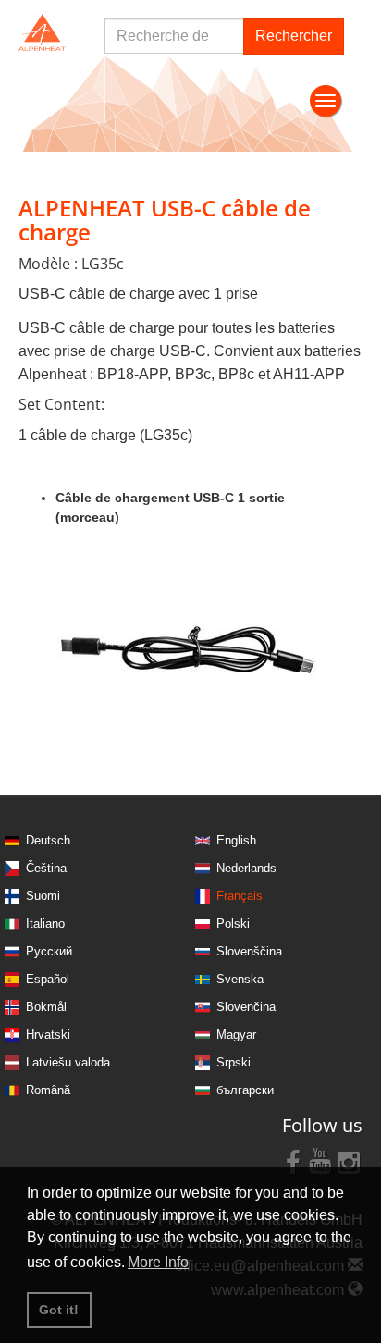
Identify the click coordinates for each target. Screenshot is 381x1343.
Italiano (45, 923)
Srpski (233, 1062)
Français (239, 896)
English (236, 840)
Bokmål (46, 1007)
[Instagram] (349, 1161)
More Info (158, 1262)
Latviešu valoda (68, 1062)
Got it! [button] (59, 1309)
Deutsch (48, 840)
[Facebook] (293, 1161)
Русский (49, 951)
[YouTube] (321, 1161)
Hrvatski (48, 1034)
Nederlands (246, 868)
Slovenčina (246, 1007)
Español (47, 979)
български (245, 1090)
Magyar (236, 1034)
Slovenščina (249, 951)
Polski (233, 923)
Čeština (46, 868)
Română (48, 1090)
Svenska (240, 979)
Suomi (43, 896)
